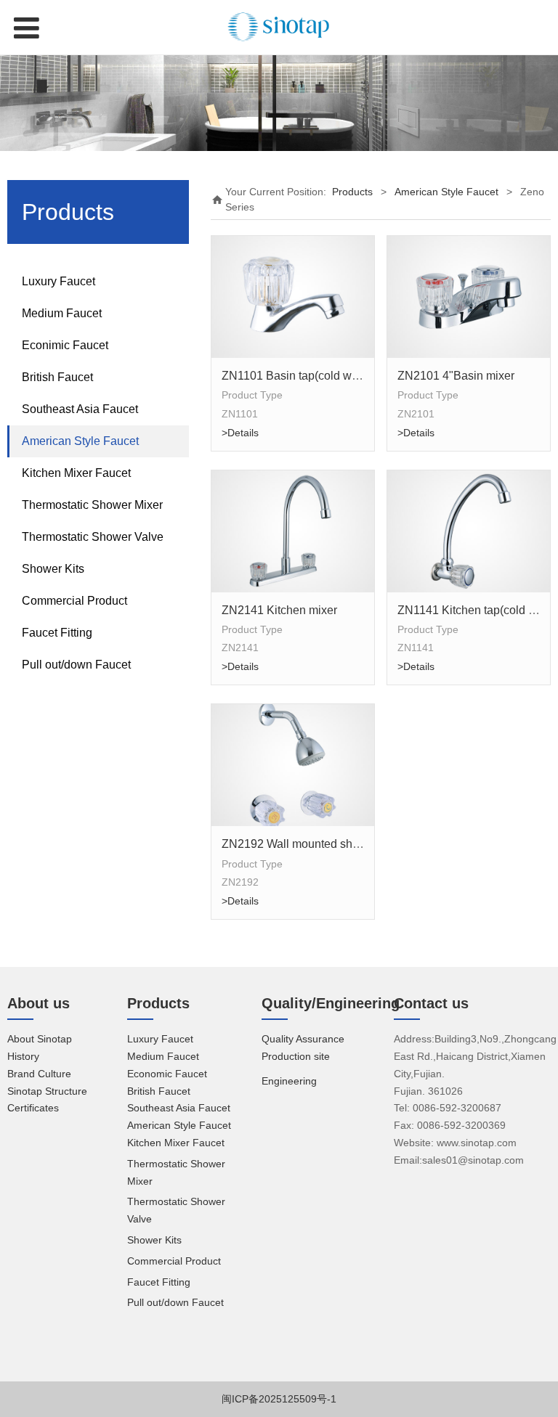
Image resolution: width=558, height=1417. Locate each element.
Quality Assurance (303, 1039)
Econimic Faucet (65, 345)
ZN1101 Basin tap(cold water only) (311, 375)
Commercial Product (74, 601)
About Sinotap (39, 1039)
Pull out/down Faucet (76, 664)
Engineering (289, 1081)
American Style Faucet (80, 441)
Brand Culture (39, 1073)
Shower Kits (53, 569)
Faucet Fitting (57, 632)
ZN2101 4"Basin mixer (455, 375)
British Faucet (57, 377)
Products (352, 191)
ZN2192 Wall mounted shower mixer (315, 843)
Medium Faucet (62, 313)
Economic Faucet (167, 1073)
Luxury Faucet (58, 281)
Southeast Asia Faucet (80, 409)
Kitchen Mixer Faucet (76, 473)
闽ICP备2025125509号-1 (279, 1399)
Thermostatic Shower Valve (92, 537)
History (23, 1056)
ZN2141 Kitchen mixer (279, 609)
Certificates (33, 1108)
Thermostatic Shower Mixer (92, 505)
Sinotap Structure (47, 1091)
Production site (296, 1056)
